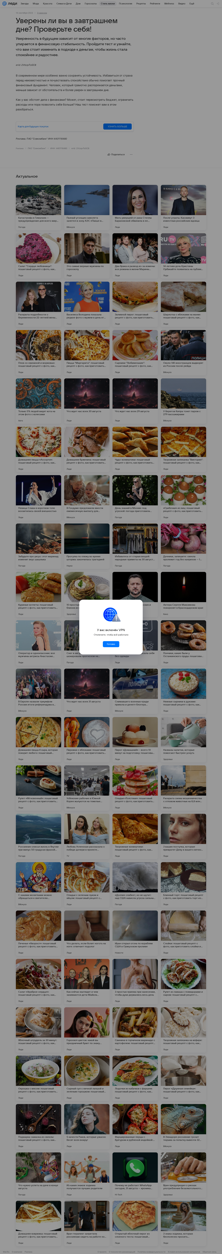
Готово (111, 644)
